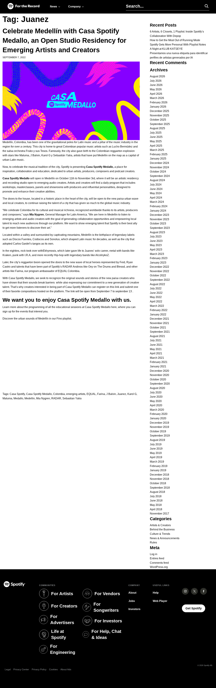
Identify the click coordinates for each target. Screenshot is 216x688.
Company (74, 6)
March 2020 (157, 409)
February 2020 (158, 413)
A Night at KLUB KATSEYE (166, 48)
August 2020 (157, 388)
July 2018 (155, 496)
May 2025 (156, 141)
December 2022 (159, 266)
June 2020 (156, 396)
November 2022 (159, 271)
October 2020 (158, 379)
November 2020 (159, 375)
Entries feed (157, 558)
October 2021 (158, 327)
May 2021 (156, 349)
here (114, 307)
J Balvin (111, 394)
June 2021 (156, 344)
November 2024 (159, 167)
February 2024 (158, 206)
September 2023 (160, 227)
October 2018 (158, 483)
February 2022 (158, 310)
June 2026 (156, 85)
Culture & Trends (160, 533)
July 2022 (155, 288)
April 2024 (156, 197)
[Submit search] (205, 6)
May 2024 (156, 193)
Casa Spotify (17, 394)
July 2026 (155, 80)
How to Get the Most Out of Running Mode (175, 40)
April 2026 (156, 93)
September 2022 (160, 279)
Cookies (53, 669)
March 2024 (157, 201)
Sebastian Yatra (72, 398)
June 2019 (156, 448)
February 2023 (158, 258)
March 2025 (157, 149)
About (132, 592)
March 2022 (157, 305)
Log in (153, 554)
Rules (153, 542)
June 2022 (156, 292)
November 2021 (159, 323)
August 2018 (157, 491)
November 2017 (159, 513)
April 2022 (156, 301)
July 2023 (155, 236)
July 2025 (155, 132)
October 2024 (158, 171)
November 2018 (159, 478)
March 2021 (157, 357)
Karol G (132, 394)
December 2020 (159, 370)
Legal (8, 669)
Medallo (18, 398)
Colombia (59, 394)
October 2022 (158, 275)
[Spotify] (23, 6)
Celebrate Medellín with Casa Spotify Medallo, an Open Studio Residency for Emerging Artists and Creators (64, 40)
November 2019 (159, 427)
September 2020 (160, 383)
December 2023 (159, 214)
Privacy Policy (39, 669)
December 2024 (159, 163)
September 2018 (160, 487)
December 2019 (159, 422)
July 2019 (155, 444)
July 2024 (155, 184)
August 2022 (157, 284)
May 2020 (156, 401)
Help (156, 592)
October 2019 (158, 431)
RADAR (56, 398)
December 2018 (159, 474)
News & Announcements (164, 538)
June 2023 (156, 240)
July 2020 (155, 392)
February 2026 (158, 102)
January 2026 (158, 106)
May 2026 (156, 89)
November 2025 (159, 115)
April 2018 (156, 509)
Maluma (7, 398)
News (53, 6)
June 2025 (156, 136)
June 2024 (156, 189)
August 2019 (157, 440)
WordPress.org (159, 567)
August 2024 (157, 180)
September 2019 (160, 435)
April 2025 (156, 145)
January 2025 (158, 158)
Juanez (121, 394)
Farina (101, 394)
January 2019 (158, 470)
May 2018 (156, 504)
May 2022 (156, 297)
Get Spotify (195, 608)
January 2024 (158, 210)
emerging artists (75, 394)
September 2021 (160, 331)
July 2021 (155, 340)
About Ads (65, 669)
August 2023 (157, 232)
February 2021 (158, 362)
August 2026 (157, 76)
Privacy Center (21, 669)
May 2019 (156, 453)
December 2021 (159, 318)
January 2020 (158, 418)
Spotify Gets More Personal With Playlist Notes (178, 44)
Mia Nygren (43, 398)
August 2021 (157, 336)
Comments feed (159, 562)
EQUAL (91, 394)
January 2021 (158, 366)
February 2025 (158, 154)
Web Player (160, 601)
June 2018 (156, 500)
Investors (134, 609)
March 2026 (157, 98)
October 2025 (158, 119)
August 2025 (157, 128)
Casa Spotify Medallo (39, 394)
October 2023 (158, 223)
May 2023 (156, 245)
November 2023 (159, 219)
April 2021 (156, 353)
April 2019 (156, 457)
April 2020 (156, 405)
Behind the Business (162, 529)
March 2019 (157, 461)
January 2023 (158, 262)
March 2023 (157, 254)
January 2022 (158, 314)
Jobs (131, 601)
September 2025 (160, 124)
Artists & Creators (160, 525)
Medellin (29, 398)
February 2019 (158, 466)
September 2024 (160, 176)
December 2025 (159, 111)
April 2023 (156, 249)
